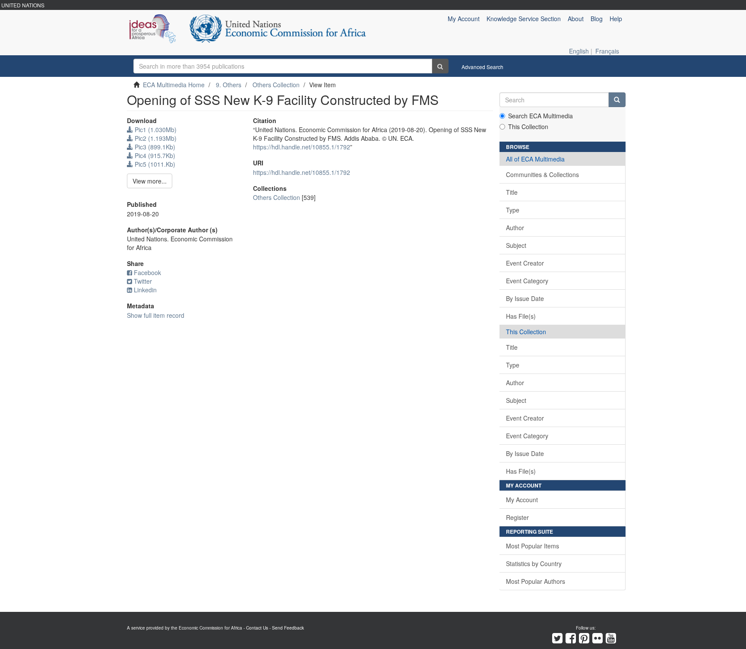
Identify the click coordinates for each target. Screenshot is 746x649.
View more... (150, 181)
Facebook (147, 272)
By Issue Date (525, 298)
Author (515, 227)
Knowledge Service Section (524, 18)
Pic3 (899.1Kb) (154, 146)
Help (616, 18)
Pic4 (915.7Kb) (154, 155)
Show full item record (155, 315)
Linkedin (145, 289)
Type (512, 210)
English (579, 51)
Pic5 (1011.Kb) (154, 164)
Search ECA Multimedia (540, 115)
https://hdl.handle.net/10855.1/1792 (301, 146)
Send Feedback (288, 628)
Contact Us (257, 628)
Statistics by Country (534, 563)
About (576, 18)
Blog (597, 18)
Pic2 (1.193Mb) (155, 138)
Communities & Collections (542, 174)
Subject (516, 245)
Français (607, 51)
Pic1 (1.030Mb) (155, 129)
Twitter (143, 281)
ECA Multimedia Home (174, 84)
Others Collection (276, 84)
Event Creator (525, 263)
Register (517, 517)
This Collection (528, 126)
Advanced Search (482, 66)
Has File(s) (521, 316)
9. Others (228, 84)
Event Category (527, 280)
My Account (522, 499)
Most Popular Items (532, 545)
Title (512, 192)
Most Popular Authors (535, 581)
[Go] (440, 66)
